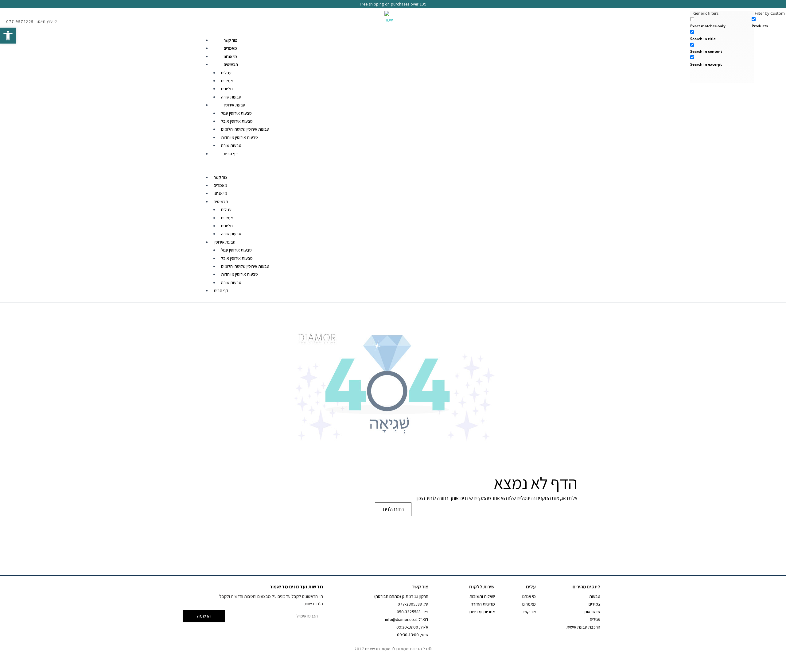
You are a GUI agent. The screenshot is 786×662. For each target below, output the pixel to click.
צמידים (227, 80)
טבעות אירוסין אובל (237, 121)
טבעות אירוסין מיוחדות (239, 137)
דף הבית (231, 153)
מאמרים (230, 48)
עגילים (226, 72)
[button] (8, 36)
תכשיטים (231, 64)
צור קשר (230, 40)
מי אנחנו (230, 56)
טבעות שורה (231, 97)
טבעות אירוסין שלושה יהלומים (245, 129)
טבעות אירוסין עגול (236, 113)
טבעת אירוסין (234, 105)
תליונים (227, 88)
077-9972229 (20, 21)
